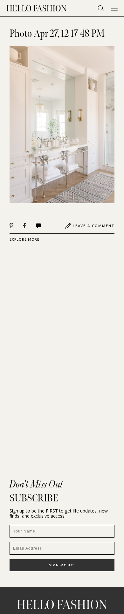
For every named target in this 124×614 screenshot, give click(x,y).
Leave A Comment (93, 226)
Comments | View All (45, 226)
